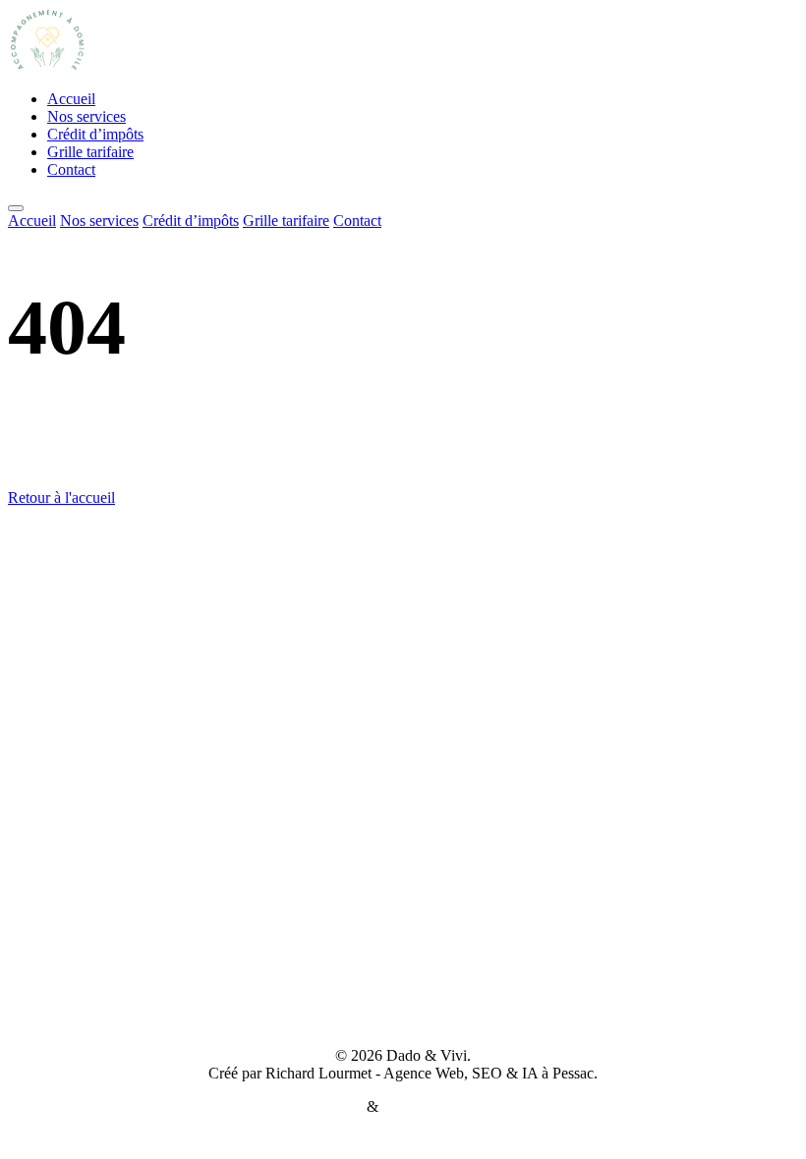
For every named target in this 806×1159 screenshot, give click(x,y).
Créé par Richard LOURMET (403, 1022)
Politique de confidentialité (464, 1106)
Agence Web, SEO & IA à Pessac (488, 1073)
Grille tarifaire (90, 151)
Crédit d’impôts (95, 134)
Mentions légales (311, 1106)
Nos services (86, 116)
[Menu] (16, 208)
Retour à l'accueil (61, 497)
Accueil (71, 98)
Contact (71, 169)
